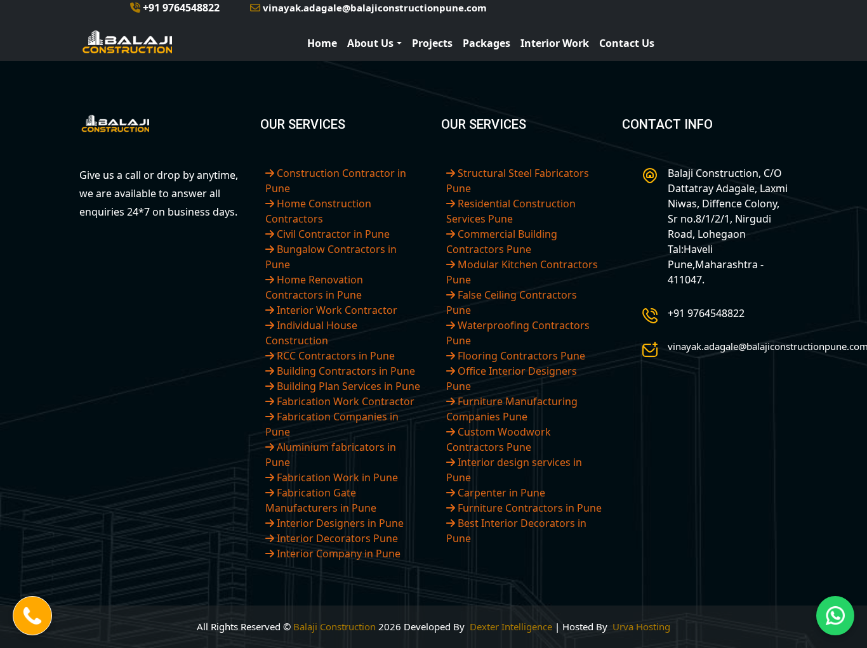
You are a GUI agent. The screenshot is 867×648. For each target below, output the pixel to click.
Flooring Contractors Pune (520, 356)
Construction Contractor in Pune (335, 180)
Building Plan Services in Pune (347, 386)
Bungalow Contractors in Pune (331, 256)
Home (322, 43)
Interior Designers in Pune (339, 523)
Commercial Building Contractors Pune (501, 241)
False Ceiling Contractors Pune (511, 302)
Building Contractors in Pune (344, 371)
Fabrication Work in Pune (336, 477)
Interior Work (554, 43)
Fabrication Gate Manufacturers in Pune (320, 500)
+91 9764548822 (180, 8)
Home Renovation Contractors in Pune (314, 287)
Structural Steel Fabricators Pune (517, 180)
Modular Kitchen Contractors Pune (522, 272)
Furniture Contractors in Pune (528, 508)
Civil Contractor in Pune (332, 234)
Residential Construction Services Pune (511, 211)
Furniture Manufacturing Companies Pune (512, 409)
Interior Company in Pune (337, 554)
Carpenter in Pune (500, 493)
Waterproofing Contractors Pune (518, 332)
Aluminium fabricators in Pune (330, 454)
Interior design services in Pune (514, 469)
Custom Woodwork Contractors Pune (498, 439)
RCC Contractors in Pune (334, 356)
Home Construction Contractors (318, 211)
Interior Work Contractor (335, 310)
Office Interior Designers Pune (511, 378)
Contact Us (626, 43)
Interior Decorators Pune (336, 538)
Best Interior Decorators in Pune (516, 530)
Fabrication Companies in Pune (332, 424)
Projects (432, 43)
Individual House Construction (311, 332)
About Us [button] (370, 43)
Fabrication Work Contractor (344, 401)
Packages (486, 43)
